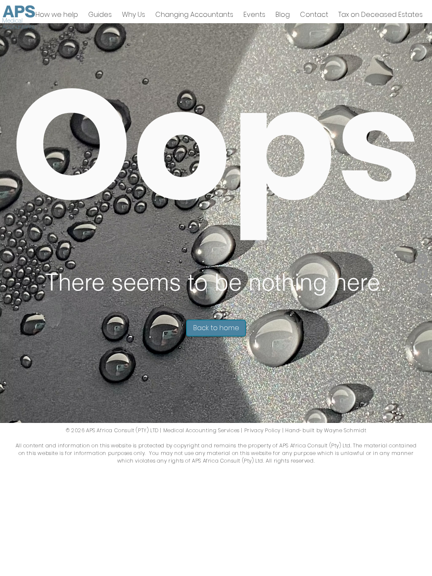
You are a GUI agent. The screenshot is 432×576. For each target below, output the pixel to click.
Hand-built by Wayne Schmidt (325, 430)
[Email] (422, 303)
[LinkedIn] (422, 288)
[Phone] (422, 317)
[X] (422, 258)
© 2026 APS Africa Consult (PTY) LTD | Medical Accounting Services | (154, 430)
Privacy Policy (262, 430)
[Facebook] (422, 273)
